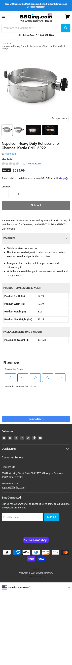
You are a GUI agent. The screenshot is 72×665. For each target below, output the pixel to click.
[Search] (65, 28)
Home (5, 43)
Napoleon (10, 153)
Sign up (51, 517)
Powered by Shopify (36, 576)
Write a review (34, 164)
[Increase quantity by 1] (31, 194)
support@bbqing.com (13, 487)
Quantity (6, 186)
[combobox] (36, 587)
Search (36, 569)
